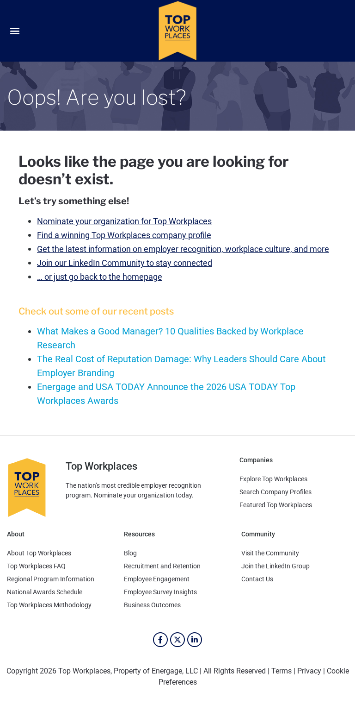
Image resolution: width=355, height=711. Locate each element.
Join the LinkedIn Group (275, 566)
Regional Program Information (50, 579)
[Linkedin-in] (194, 639)
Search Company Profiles (275, 492)
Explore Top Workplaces (273, 479)
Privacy (309, 671)
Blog (130, 553)
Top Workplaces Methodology (49, 605)
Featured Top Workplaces (275, 505)
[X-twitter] (177, 639)
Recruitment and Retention (162, 566)
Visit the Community (270, 553)
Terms (281, 671)
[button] (14, 30)
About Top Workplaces (39, 553)
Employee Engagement (157, 579)
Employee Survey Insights (160, 592)
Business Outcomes (152, 605)
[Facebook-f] (160, 639)
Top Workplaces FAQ (36, 566)
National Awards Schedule (44, 592)
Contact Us (257, 579)
